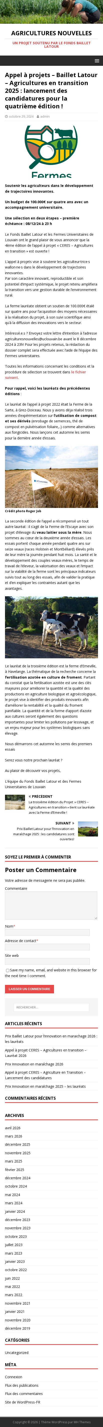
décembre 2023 (17, 1219)
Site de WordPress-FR (22, 1402)
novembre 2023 (17, 1228)
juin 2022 (12, 1278)
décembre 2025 (17, 1144)
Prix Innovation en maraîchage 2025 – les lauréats (45, 1086)
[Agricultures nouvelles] (51, 21)
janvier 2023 (15, 1261)
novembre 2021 (17, 1303)
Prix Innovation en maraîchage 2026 (34, 1064)
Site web (12, 955)
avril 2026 (12, 1127)
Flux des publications (21, 1385)
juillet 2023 (13, 1244)
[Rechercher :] (52, 1007)
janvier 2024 (15, 1211)
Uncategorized (16, 1352)
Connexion (13, 1376)
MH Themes (82, 1422)
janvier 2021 (15, 1311)
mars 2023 (13, 1253)
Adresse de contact (20, 940)
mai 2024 (12, 1194)
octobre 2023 (16, 1236)
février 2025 (14, 1169)
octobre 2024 (16, 1186)
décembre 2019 (17, 1328)
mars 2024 (13, 1203)
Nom (9, 926)
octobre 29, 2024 (21, 116)
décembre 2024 (17, 1178)
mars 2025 (13, 1161)
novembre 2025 (17, 1153)
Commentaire (16, 888)
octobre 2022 (16, 1269)
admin (45, 116)
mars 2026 (13, 1136)
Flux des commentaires (24, 1393)
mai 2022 (12, 1286)
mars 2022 (13, 1294)
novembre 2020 (17, 1320)
